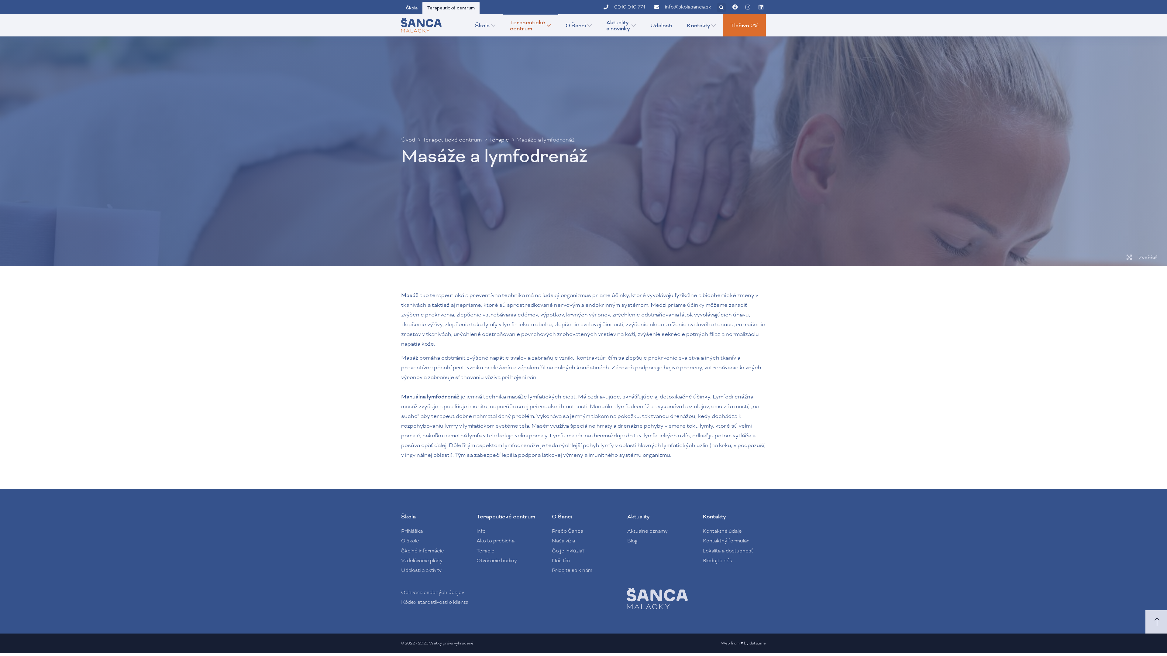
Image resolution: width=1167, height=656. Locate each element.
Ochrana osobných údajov (432, 592)
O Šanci (562, 516)
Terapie (485, 551)
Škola (408, 516)
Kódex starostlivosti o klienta (434, 602)
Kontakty (714, 516)
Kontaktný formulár (726, 541)
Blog (632, 541)
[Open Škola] (493, 25)
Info (481, 531)
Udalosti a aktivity (421, 570)
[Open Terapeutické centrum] (549, 25)
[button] (721, 7)
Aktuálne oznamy (647, 531)
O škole (410, 541)
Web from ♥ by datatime (743, 643)
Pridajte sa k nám (572, 570)
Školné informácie (422, 551)
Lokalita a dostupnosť (728, 551)
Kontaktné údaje (722, 531)
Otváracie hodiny (497, 560)
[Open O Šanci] (589, 25)
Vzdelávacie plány (421, 560)
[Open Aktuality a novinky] (634, 25)
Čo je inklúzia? (568, 551)
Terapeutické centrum (506, 516)
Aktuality (638, 516)
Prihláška (412, 531)
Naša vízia (563, 541)
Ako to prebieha (496, 541)
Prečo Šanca (567, 531)
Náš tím (561, 560)
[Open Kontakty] (713, 25)
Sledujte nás (717, 560)
